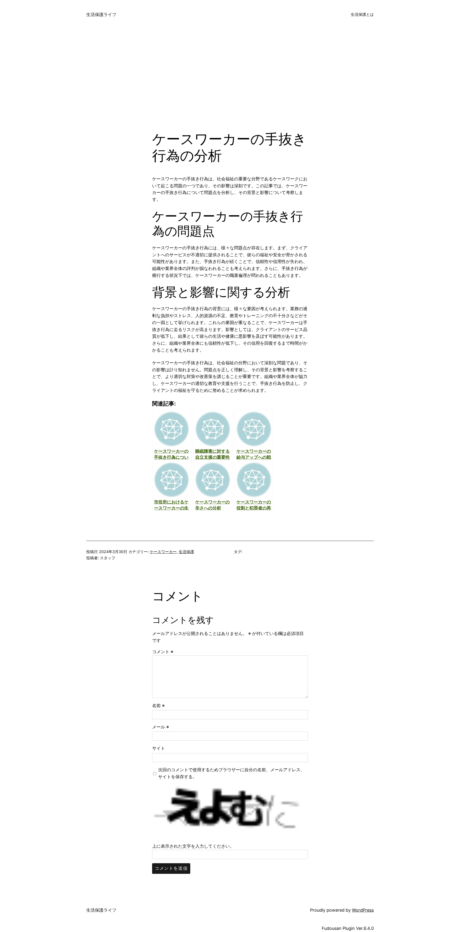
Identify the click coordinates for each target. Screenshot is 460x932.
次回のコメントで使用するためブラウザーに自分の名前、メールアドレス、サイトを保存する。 (231, 773)
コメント (162, 651)
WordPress (363, 910)
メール (160, 726)
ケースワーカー (163, 551)
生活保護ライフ (101, 14)
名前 (158, 705)
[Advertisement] (230, 80)
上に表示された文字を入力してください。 (193, 846)
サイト (158, 748)
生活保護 (186, 551)
